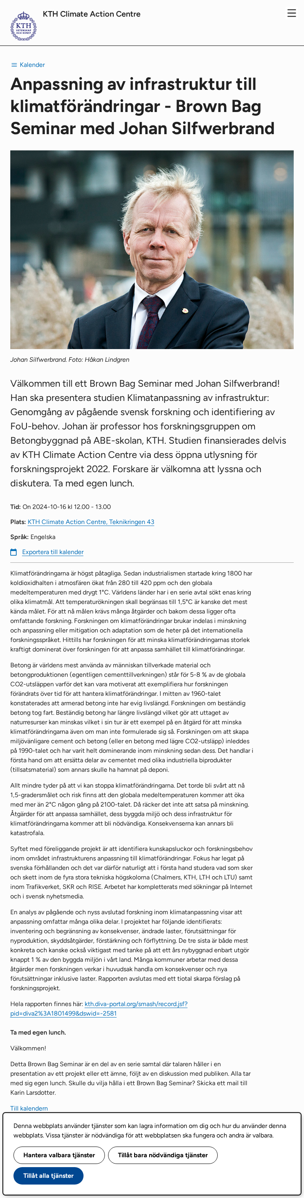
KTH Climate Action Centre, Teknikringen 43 (91, 522)
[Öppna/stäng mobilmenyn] (291, 13)
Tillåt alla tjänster (48, 1175)
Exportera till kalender (53, 552)
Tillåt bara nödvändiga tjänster (163, 1155)
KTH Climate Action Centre (92, 14)
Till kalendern (29, 1108)
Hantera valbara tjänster (59, 1155)
